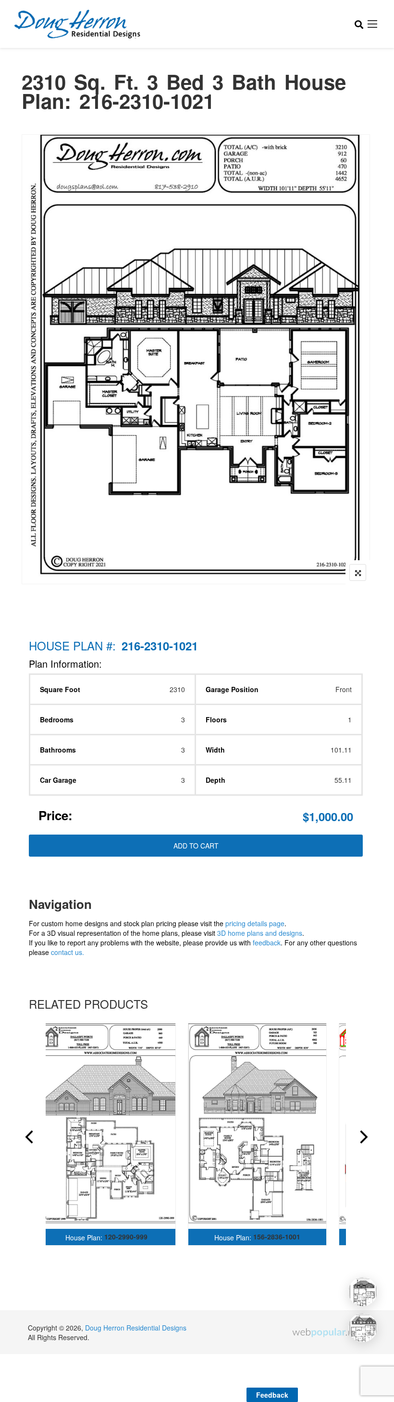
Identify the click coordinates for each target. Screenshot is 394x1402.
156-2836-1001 (276, 1236)
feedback (267, 942)
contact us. (67, 952)
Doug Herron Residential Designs (135, 1327)
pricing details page (254, 923)
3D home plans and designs (259, 933)
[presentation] (28, 1138)
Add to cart (196, 845)
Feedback (272, 1395)
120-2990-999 (126, 1236)
